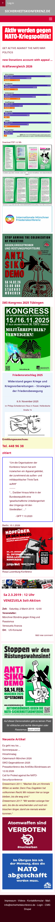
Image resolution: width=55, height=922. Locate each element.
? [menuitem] (2, 3)
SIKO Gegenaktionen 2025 (16, 762)
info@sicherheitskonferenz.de (19, 905)
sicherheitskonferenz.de (27, 11)
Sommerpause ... (11, 749)
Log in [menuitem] (10, 3)
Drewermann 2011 (12, 784)
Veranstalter (9, 613)
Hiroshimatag (9, 754)
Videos (21, 900)
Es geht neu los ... (11, 745)
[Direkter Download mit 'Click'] (27, 175)
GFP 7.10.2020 (24, 516)
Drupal (27, 909)
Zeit (4, 608)
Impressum (10, 900)
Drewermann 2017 (12, 800)
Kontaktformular (35, 900)
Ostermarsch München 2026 (17, 758)
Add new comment (44, 635)
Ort (4, 630)
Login (40, 905)
